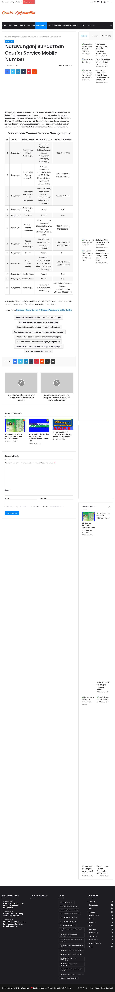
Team (103, 988)
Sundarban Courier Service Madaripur (68, 964)
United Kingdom (54, 25)
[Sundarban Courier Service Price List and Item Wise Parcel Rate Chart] (88, 153)
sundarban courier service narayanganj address (39, 327)
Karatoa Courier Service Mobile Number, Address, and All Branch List (39, 437)
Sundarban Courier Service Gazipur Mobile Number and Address (62, 434)
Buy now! (109, 988)
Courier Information (40, 988)
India (15, 25)
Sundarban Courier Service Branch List (71, 929)
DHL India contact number (68, 906)
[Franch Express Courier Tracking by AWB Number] (103, 780)
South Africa (93, 940)
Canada (22, 25)
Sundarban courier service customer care (71, 946)
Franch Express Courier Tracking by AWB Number (103, 869)
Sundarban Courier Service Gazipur (71, 954)
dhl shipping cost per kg (67, 925)
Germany (92, 922)
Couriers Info (94, 915)
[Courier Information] (18, 13)
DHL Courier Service (66, 902)
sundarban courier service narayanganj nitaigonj (39, 337)
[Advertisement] (39, 91)
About (97, 988)
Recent (94, 36)
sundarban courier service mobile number (70, 969)
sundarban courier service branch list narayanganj (39, 317)
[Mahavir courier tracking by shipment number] (103, 596)
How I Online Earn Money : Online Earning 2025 (103, 61)
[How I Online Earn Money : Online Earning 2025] (88, 62)
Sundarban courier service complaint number (68, 935)
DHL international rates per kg (69, 914)
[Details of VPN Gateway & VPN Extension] (88, 243)
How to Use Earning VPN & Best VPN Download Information (101, 49)
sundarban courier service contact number (39, 322)
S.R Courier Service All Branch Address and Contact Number (14, 436)
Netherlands (93, 933)
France (91, 919)
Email (7, 498)
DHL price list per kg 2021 (68, 921)
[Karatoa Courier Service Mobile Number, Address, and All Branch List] (39, 425)
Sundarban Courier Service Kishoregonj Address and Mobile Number (44, 310)
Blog (90, 908)
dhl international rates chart (69, 910)
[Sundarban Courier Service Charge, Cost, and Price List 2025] (88, 334)
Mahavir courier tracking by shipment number (103, 686)
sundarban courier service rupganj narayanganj (39, 341)
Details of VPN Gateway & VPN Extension (102, 242)
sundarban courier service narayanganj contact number (39, 332)
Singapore (93, 936)
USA (10, 25)
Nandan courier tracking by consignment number (88, 869)
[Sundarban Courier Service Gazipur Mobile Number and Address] (63, 424)
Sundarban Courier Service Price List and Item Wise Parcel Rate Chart (103, 75)
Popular (84, 36)
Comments (106, 36)
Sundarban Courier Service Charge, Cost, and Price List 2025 (102, 255)
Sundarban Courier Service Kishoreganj (68, 959)
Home (4, 25)
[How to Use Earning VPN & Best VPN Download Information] (88, 49)
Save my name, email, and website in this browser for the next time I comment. (35, 507)
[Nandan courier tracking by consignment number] (88, 780)
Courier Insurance (70, 25)
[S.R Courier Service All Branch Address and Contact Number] (15, 425)
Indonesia (92, 929)
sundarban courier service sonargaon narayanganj (39, 346)
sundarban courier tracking (39, 351)
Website (43, 498)
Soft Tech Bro (66, 988)
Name (8, 490)
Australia (31, 25)
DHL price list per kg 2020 (68, 917)
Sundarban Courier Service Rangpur (71, 974)
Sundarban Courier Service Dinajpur (71, 950)
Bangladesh (41, 25)
